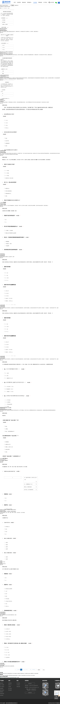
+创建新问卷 (16, 5)
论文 (3, 6)
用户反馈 (10, 688)
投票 (28, 675)
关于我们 (45, 2)
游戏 (6, 673)
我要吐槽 (30, 692)
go (44, 669)
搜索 (12, 5)
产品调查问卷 (26, 673)
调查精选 (40, 2)
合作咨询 (52, 2)
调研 (9, 6)
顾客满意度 (2, 690)
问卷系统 (19, 2)
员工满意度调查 (35, 673)
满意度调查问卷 (2, 673)
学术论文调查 (2, 675)
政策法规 (18, 686)
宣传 (26, 675)
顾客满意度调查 (14, 675)
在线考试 (33, 675)
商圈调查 (1, 691)
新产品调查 (2, 684)
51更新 (9, 686)
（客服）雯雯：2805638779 (31, 689)
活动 (31, 675)
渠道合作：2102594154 (31, 690)
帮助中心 (10, 684)
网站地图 (10, 690)
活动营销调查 (6, 675)
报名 (29, 675)
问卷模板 (35, 2)
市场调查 (1, 6)
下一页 (33, 669)
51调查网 (18, 673)
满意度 (6, 6)
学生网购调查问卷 (9, 673)
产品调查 (19, 675)
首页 (15, 2)
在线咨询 (30, 683)
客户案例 (18, 683)
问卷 (7, 6)
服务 (29, 673)
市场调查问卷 (22, 673)
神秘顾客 (1, 688)
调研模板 (10, 683)
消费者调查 (10, 675)
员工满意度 (2, 686)
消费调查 (31, 673)
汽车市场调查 (14, 673)
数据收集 (24, 2)
